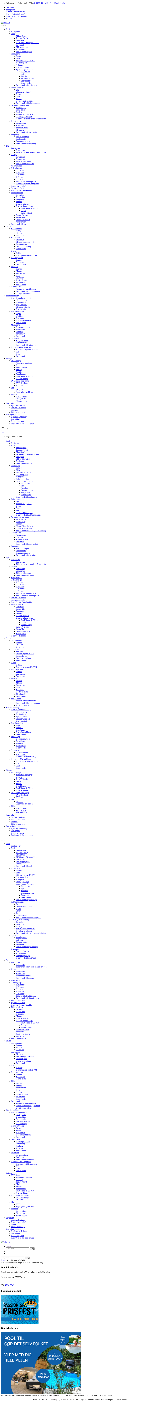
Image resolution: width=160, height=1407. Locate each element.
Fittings (9, 358)
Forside (4, 1260)
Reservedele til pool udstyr (26, 85)
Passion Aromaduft (18, 186)
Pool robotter (21, 139)
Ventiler (19, 372)
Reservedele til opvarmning (27, 132)
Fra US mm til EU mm (30, 208)
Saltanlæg (15, 338)
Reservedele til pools (24, 52)
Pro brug (19, 332)
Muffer (19, 370)
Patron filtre (20, 197)
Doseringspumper (23, 327)
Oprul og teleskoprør (24, 116)
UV (17, 352)
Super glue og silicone (25, 392)
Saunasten (20, 278)
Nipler (23, 211)
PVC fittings (16, 361)
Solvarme (20, 125)
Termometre (21, 334)
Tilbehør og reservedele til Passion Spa (31, 152)
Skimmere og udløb (24, 92)
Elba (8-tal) (20, 40)
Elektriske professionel (25, 242)
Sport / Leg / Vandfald (25, 69)
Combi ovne (21, 264)
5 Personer (20, 172)
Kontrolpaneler (17, 258)
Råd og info (15, 419)
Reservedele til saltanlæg (26, 345)
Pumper (19, 56)
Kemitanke (20, 318)
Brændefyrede (21, 244)
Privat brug (20, 157)
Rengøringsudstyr (23, 141)
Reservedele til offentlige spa (27, 184)
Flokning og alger (23, 307)
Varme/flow (20, 217)
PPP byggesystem (23, 47)
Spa (7, 146)
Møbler (19, 202)
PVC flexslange (22, 383)
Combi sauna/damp (23, 246)
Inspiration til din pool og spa (22, 423)
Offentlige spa (16, 168)
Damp (13, 251)
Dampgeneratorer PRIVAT (26, 255)
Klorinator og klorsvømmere (27, 349)
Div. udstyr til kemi (23, 320)
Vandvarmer (21, 222)
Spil (22, 74)
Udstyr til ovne (22, 280)
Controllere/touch (23, 220)
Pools (13, 34)
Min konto (10, 7)
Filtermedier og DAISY (25, 60)
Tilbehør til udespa (23, 161)
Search (8, 1246)
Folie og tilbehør (22, 67)
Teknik (19, 99)
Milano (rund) (21, 36)
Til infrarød (20, 282)
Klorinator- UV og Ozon (21, 347)
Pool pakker (15, 31)
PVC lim (19, 390)
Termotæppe (21, 108)
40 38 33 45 (38, 3)
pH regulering (21, 300)
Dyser (18, 94)
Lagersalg (10, 403)
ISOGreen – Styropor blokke (27, 43)
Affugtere (20, 65)
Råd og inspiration (13, 414)
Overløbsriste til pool (24, 101)
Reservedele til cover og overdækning (31, 119)
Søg (2, 428)
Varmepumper (21, 123)
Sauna (8, 226)
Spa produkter (21, 305)
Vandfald (24, 76)
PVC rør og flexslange (20, 381)
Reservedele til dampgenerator (28, 291)
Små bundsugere (22, 137)
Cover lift (20, 195)
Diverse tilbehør (22, 204)
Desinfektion (21, 302)
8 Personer (20, 179)
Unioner (19, 365)
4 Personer (20, 170)
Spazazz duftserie (18, 188)
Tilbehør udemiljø (18, 412)
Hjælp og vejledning (19, 417)
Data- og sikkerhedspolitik (16, 16)
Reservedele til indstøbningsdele (28, 103)
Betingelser (10, 9)
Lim (12, 387)
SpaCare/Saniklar (18, 405)
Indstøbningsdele (17, 87)
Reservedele (26, 83)
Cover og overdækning (20, 105)
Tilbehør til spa (17, 193)
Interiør (19, 269)
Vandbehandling (12, 296)
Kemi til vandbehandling (20, 298)
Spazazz (14, 410)
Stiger (18, 96)
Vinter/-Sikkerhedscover (25, 114)
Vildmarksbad (16, 166)
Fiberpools (20, 45)
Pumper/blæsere (22, 215)
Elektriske (20, 240)
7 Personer (20, 177)
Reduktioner (21, 374)
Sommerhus (20, 159)
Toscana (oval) (22, 38)
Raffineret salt (21, 343)
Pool (8, 29)
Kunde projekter (17, 421)
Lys (17, 90)
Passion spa (15, 148)
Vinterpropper (21, 401)
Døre (18, 276)
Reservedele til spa (18, 224)
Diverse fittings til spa (24, 206)
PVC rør (19, 385)
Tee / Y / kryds (22, 367)
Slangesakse (21, 399)
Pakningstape (21, 396)
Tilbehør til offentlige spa (26, 181)
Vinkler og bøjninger (24, 363)
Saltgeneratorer (22, 340)
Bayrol (18, 314)
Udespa (14, 155)
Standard (19, 233)
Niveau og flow (22, 63)
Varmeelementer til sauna (26, 289)
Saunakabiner (16, 228)
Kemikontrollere (17, 311)
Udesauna (20, 235)
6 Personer (20, 175)
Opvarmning (16, 121)
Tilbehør (14, 267)
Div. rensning (21, 309)
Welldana (19, 316)
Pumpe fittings (26, 213)
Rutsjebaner (25, 81)
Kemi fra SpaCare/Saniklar (21, 190)
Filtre (18, 58)
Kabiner (19, 253)
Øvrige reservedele (23, 293)
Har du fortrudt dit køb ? (15, 14)
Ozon (18, 354)
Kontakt (9, 18)
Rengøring (15, 134)
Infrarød (19, 231)
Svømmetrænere (27, 78)
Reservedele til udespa (25, 164)
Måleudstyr (15, 325)
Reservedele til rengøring (26, 143)
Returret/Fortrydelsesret (15, 12)
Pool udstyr (15, 54)
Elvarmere (20, 130)
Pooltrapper (20, 49)
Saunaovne (15, 237)
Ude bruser (25, 72)
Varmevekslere (22, 128)
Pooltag (19, 112)
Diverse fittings (22, 379)
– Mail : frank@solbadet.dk (54, 3)
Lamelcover (20, 110)
